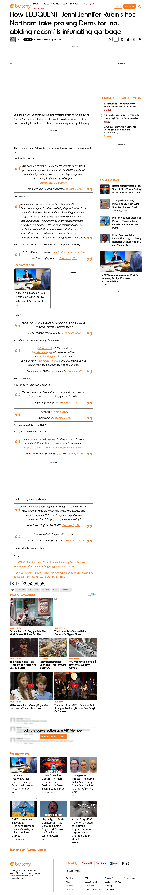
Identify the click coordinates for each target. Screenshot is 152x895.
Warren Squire (47, 793)
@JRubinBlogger (43, 352)
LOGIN (118, 6)
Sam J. (20, 39)
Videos (64, 4)
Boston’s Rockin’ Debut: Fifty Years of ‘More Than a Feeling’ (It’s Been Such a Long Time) (53, 782)
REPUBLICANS (66, 590)
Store (84, 4)
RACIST (55, 590)
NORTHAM (45, 590)
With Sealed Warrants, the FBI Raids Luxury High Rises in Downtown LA (121, 117)
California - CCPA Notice (114, 882)
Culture (55, 4)
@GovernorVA (44, 348)
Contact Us (110, 890)
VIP (87, 878)
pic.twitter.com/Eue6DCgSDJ (69, 252)
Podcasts (74, 4)
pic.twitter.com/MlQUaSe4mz (67, 447)
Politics (37, 4)
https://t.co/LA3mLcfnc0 (53, 183)
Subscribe (129, 6)
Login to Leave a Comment (53, 736)
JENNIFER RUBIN (33, 590)
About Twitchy (92, 882)
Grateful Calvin (18, 840)
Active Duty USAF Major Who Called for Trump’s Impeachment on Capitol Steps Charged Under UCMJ (82, 829)
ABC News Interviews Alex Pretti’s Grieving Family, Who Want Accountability (31, 297)
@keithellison (59, 412)
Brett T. (19, 306)
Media (46, 4)
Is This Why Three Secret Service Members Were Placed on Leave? (120, 105)
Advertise (90, 886)
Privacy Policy (111, 878)
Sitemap (108, 886)
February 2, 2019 (73, 189)
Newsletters (129, 878)
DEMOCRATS (20, 590)
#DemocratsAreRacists (48, 361)
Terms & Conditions (94, 890)
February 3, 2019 (68, 258)
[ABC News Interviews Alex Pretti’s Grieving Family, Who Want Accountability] (32, 279)
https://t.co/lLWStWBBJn (37, 447)
